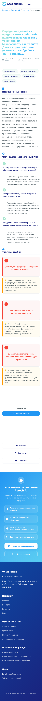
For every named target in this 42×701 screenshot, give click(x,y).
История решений (10, 635)
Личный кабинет (9, 626)
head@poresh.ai (14, 674)
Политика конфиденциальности (16, 656)
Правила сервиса (10, 652)
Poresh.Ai (6, 609)
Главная (5, 10)
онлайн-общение (9, 81)
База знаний (15, 3)
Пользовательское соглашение (16, 661)
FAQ (4, 613)
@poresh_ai (16, 678)
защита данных (29, 76)
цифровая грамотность (11, 76)
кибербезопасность (10, 71)
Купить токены (8, 631)
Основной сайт (23, 554)
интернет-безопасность (29, 71)
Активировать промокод (13, 639)
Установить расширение (23, 546)
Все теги (26, 10)
